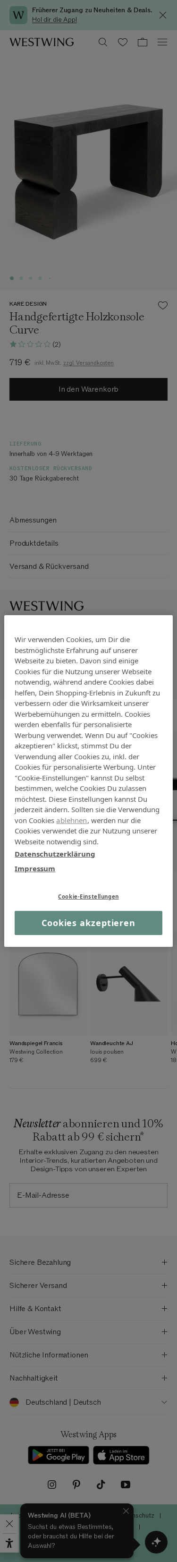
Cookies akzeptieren (88, 922)
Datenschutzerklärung (55, 853)
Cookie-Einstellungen (88, 896)
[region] (88, 781)
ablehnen (71, 819)
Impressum (35, 868)
